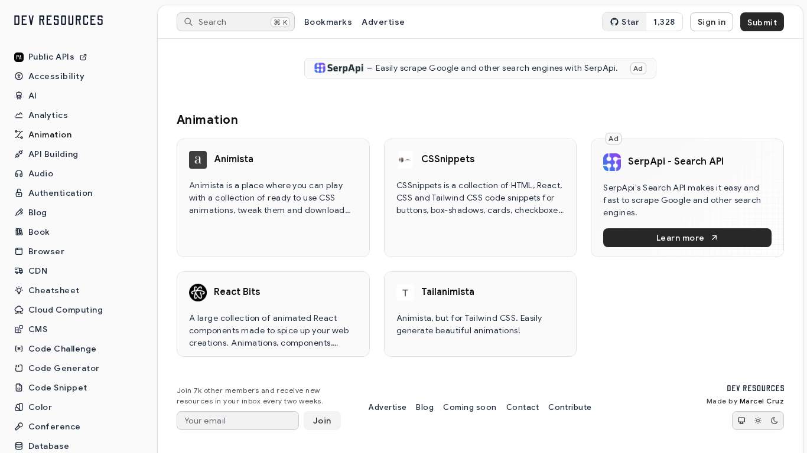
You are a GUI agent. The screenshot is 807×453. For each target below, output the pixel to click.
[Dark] (774, 420)
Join (322, 420)
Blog (425, 407)
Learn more (680, 237)
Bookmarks (328, 22)
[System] (741, 420)
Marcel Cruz (762, 400)
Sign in (711, 22)
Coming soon (469, 407)
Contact (522, 407)
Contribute (570, 407)
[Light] (758, 420)
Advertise (383, 22)
